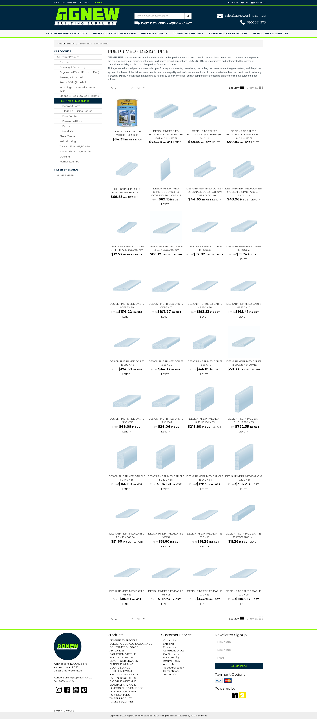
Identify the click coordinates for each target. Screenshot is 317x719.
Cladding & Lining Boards (77, 110)
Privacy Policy (171, 657)
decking (65, 156)
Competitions (171, 670)
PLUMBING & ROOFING (123, 691)
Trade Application (173, 667)
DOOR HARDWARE (121, 670)
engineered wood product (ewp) (79, 72)
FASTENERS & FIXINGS (123, 677)
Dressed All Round (73, 121)
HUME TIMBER (65, 175)
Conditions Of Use (174, 650)
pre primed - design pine (75, 100)
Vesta (204, 716)
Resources (169, 647)
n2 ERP (194, 716)
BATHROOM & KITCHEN (124, 654)
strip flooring (68, 141)
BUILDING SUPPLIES (122, 657)
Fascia (66, 126)
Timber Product (66, 43)
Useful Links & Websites (270, 33)
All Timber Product (68, 56)
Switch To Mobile (64, 710)
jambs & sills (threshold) (74, 82)
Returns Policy (171, 660)
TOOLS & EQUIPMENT (122, 701)
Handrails (67, 131)
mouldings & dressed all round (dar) (78, 89)
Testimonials (170, 674)
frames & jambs (69, 161)
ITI (58, 180)
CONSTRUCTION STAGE (124, 647)
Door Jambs (69, 116)
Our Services (170, 654)
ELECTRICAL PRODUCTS (124, 674)
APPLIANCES (117, 650)
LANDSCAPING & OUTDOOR (126, 688)
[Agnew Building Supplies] (87, 16)
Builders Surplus (154, 33)
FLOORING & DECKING (123, 681)
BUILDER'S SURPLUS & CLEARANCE (131, 643)
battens (64, 62)
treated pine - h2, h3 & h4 (75, 146)
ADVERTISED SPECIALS (123, 640)
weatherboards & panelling (76, 151)
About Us (59, 2)
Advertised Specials (188, 33)
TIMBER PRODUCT (121, 698)
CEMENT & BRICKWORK (124, 660)
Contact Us (169, 640)
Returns (84, 2)
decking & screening (72, 67)
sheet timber (68, 136)
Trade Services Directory (228, 33)
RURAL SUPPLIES (120, 694)
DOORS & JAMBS (120, 667)
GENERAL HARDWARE (123, 684)
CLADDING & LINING (121, 664)
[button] (233, 2)
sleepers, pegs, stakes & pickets (79, 95)
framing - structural (71, 77)
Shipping (72, 2)
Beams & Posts (71, 105)
